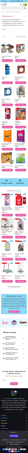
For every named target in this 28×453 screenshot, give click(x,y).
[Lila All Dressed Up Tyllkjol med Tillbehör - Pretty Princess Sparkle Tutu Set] (7, 199)
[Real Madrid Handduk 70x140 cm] (20, 268)
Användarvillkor (9, 442)
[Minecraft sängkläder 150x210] (20, 246)
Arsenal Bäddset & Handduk (19, 208)
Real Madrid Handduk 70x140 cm (20, 276)
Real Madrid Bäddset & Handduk (7, 232)
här (22, 409)
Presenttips (4, 423)
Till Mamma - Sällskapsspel (5, 122)
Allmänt (3, 426)
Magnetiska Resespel (6, 56)
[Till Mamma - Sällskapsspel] (7, 114)
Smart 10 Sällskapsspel (7, 165)
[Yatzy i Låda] (7, 69)
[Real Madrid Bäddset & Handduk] (7, 224)
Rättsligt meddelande (15, 444)
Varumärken (4, 418)
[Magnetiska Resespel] (7, 48)
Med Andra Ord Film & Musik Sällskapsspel (20, 144)
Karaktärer (4, 415)
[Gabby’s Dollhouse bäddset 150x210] (20, 224)
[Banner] (5, 323)
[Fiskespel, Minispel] (20, 158)
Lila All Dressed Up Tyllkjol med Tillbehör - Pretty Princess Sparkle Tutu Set (7, 209)
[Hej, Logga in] (20, 4)
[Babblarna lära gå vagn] (7, 268)
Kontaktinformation (19, 442)
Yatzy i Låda (4, 77)
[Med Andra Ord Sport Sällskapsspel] (7, 136)
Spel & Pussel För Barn (8, 12)
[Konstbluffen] (20, 91)
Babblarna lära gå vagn (6, 276)
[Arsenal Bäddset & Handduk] (20, 199)
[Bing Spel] (20, 48)
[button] (2, 4)
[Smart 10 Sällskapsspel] (7, 158)
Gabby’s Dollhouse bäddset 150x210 (19, 232)
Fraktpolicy (23, 439)
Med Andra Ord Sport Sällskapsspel (7, 144)
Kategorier (4, 420)
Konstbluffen (18, 99)
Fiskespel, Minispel (19, 165)
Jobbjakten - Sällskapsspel (18, 122)
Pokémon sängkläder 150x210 (6, 254)
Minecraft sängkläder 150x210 (20, 254)
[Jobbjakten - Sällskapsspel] (20, 114)
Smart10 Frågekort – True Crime (19, 78)
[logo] (14, 393)
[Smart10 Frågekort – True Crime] (20, 69)
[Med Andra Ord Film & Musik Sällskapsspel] (20, 136)
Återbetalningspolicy (15, 439)
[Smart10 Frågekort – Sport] (7, 91)
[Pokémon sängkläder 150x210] (7, 246)
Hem (2, 12)
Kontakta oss (4, 428)
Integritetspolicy (5, 439)
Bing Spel (17, 56)
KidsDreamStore (12, 447)
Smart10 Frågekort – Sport (6, 100)
